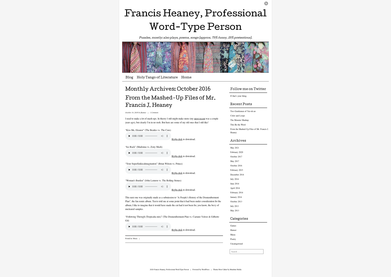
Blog (129, 77)
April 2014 (235, 188)
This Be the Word (238, 124)
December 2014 (237, 174)
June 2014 (234, 183)
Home (186, 77)
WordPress (206, 269)
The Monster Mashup (239, 120)
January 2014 (236, 197)
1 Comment (154, 112)
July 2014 (234, 179)
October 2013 (236, 201)
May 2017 (234, 161)
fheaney (143, 112)
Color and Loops (237, 115)
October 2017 (236, 156)
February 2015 (236, 170)
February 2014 (236, 192)
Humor (233, 230)
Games (233, 225)
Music (135, 238)
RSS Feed (266, 3)
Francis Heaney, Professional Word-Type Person (195, 21)
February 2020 (236, 152)
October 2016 (236, 165)
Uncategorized (236, 243)
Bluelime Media (235, 269)
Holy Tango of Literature (157, 77)
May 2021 (234, 147)
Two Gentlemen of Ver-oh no (243, 111)
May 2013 (234, 210)
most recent (199, 118)
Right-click (177, 139)
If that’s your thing (238, 95)
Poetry (233, 239)
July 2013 (234, 206)
